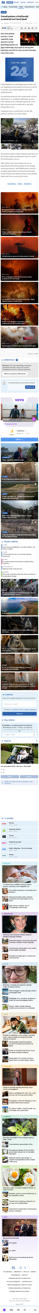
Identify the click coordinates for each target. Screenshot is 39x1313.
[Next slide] (35, 140)
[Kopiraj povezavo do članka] (36, 28)
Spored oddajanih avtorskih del (19, 1288)
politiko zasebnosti (30, 709)
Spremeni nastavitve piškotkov (19, 1278)
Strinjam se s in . (20, 709)
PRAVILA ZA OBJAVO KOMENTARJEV (15, 373)
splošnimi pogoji (18, 709)
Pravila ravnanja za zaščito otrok (19, 1285)
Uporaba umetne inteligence (19, 1291)
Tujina (21, 7)
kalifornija (11, 184)
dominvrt (7, 1116)
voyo (5, 1217)
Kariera (33, 1271)
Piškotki (25, 1275)
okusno (7, 1167)
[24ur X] (25, 1267)
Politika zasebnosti (14, 1281)
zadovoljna (8, 914)
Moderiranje (15, 1275)
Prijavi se (29, 387)
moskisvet (8, 1066)
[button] (6, 146)
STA (8, 28)
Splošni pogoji (27, 1281)
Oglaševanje (7, 1271)
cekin (6, 1014)
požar (20, 184)
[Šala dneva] (34, 735)
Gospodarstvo (29, 7)
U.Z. (12, 28)
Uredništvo (18, 1271)
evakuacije (27, 184)
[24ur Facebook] (20, 1267)
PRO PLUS (26, 1271)
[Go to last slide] (26, 140)
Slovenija (4, 7)
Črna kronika (13, 7)
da (3, 769)
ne (3, 772)
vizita (6, 964)
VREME (18, 439)
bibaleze (7, 863)
